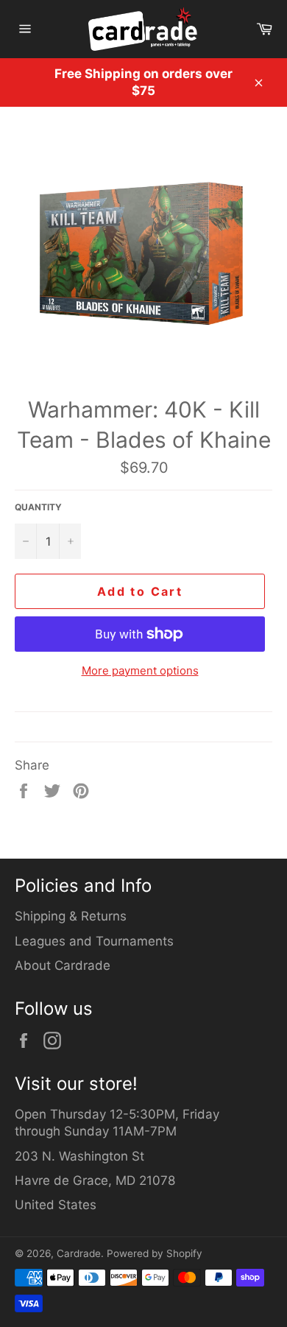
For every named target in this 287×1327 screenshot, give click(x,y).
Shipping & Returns (71, 916)
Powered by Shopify (154, 1253)
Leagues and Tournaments (94, 941)
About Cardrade (62, 965)
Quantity (38, 507)
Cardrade (79, 1253)
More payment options (140, 670)
